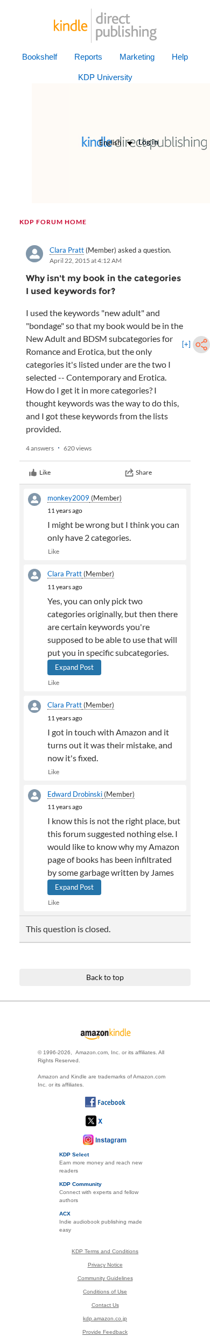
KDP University (105, 77)
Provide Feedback (105, 1332)
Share (144, 472)
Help (180, 56)
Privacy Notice (105, 1265)
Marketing (137, 56)
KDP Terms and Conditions (105, 1251)
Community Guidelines (105, 1278)
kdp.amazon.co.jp (105, 1318)
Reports (88, 56)
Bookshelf (39, 56)
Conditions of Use (105, 1292)
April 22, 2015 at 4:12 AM (86, 260)
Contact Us (105, 1305)
